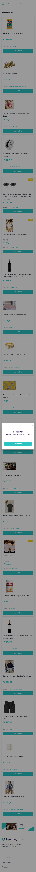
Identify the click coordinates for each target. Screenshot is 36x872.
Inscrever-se (18, 443)
